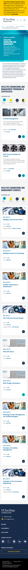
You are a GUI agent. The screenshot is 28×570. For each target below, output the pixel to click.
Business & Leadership (20, 26)
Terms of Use (16, 561)
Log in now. (14, 14)
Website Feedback (7, 563)
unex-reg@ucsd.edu (9, 519)
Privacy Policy (5, 561)
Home (2, 26)
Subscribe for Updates (14, 551)
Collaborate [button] (5, 528)
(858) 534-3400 (7, 517)
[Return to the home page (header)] (8, 20)
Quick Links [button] (4, 532)
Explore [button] (3, 524)
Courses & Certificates (10, 26)
